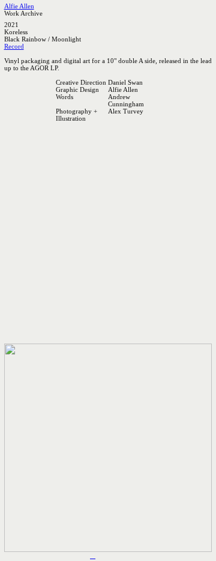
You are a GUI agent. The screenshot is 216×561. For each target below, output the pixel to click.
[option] (108, 174)
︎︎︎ (92, 555)
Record (14, 46)
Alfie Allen (19, 6)
